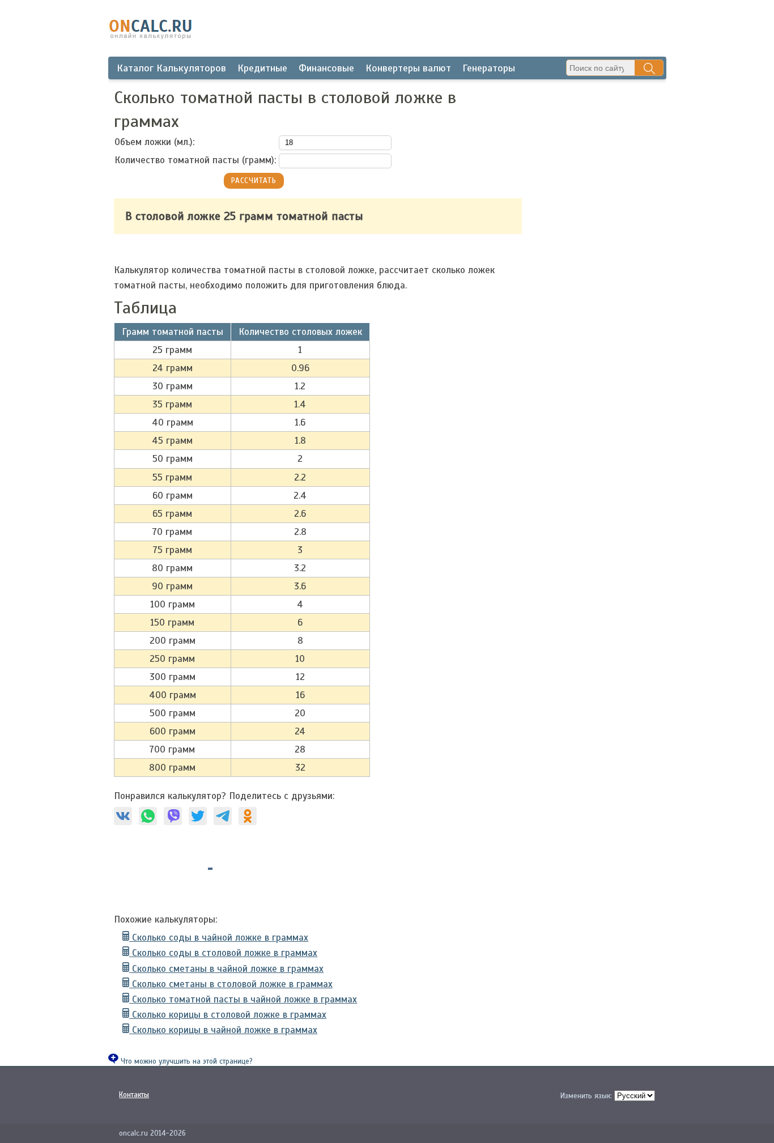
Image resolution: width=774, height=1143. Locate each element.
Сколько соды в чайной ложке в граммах (218, 938)
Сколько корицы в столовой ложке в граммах (227, 1015)
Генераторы (488, 68)
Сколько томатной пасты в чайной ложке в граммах (243, 999)
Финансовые (326, 68)
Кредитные (262, 68)
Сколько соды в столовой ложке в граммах (223, 953)
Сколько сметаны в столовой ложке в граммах (231, 984)
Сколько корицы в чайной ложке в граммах (223, 1030)
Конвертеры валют (408, 68)
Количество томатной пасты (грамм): (195, 160)
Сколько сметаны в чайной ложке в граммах (226, 969)
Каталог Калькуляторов (171, 68)
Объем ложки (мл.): (154, 142)
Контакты (134, 1094)
